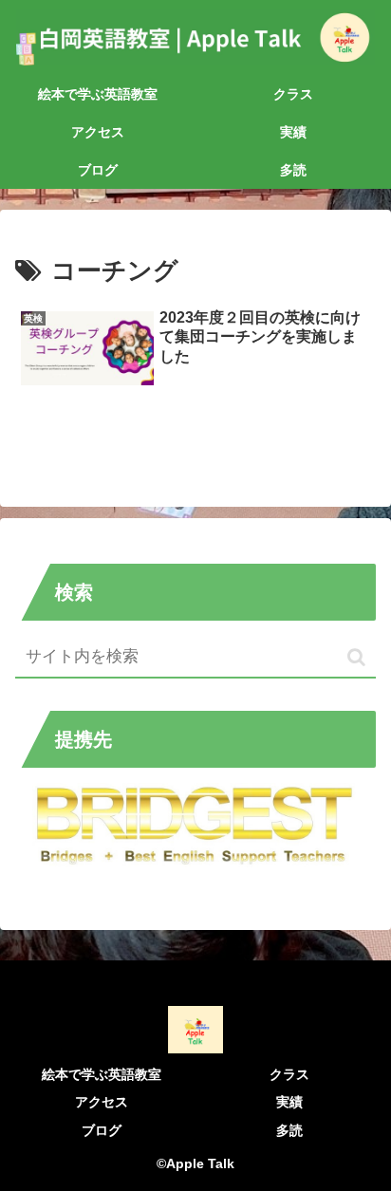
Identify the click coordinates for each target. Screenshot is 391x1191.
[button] (356, 657)
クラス (289, 1074)
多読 (289, 1130)
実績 (289, 1101)
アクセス (101, 1101)
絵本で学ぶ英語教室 (101, 1074)
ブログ (101, 1130)
